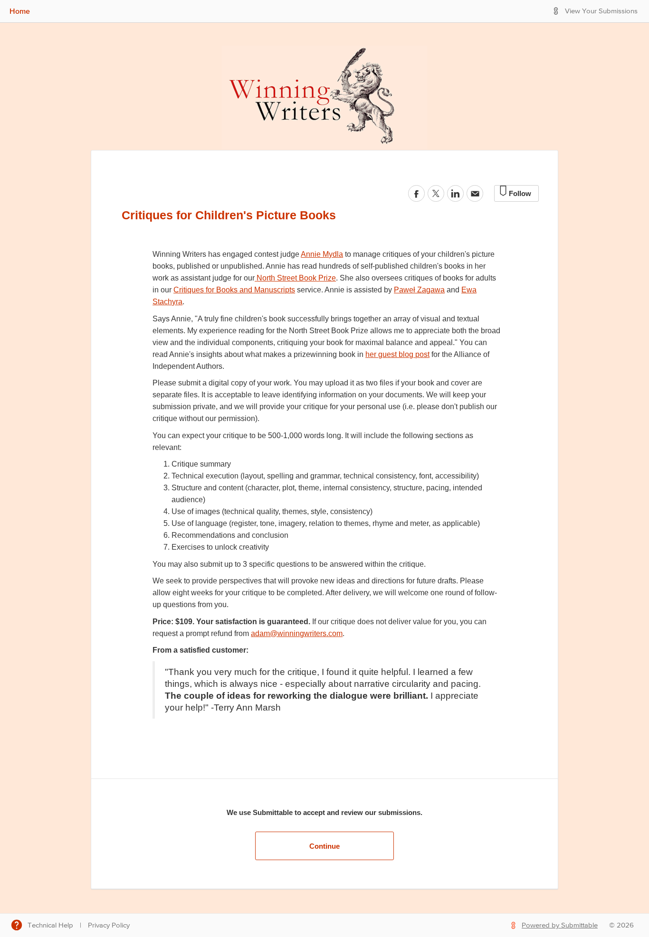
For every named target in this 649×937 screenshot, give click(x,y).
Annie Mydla (322, 254)
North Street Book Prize (296, 278)
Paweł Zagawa (419, 290)
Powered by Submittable (560, 925)
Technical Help (50, 925)
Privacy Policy (109, 925)
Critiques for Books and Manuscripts (234, 290)
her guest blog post (397, 354)
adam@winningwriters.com (297, 633)
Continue (324, 846)
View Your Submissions (601, 11)
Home (20, 11)
